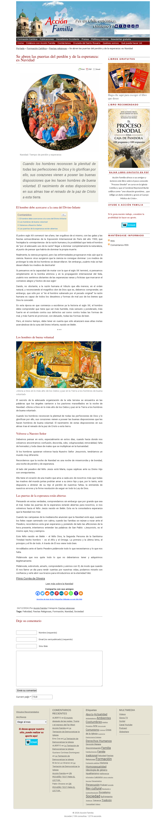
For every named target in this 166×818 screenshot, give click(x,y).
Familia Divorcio (91, 752)
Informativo (90, 777)
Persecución (93, 784)
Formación (58, 611)
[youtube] (137, 26)
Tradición (107, 800)
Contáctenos (64, 43)
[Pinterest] (57, 593)
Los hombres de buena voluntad (33, 222)
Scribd (122, 721)
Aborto (90, 714)
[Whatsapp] (71, 593)
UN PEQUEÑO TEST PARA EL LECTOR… (63, 777)
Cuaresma (101, 734)
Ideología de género (96, 770)
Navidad (69, 611)
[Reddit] (47, 593)
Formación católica (92, 763)
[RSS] (128, 26)
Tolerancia (97, 800)
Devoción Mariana (93, 744)
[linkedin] (124, 26)
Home (20, 43)
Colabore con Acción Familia (40, 43)
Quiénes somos (111, 43)
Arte (95, 726)
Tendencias (89, 800)
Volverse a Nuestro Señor (30, 225)
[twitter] (132, 26)
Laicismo (98, 777)
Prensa (85, 39)
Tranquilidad (90, 804)
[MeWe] (61, 593)
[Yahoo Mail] (76, 593)
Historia (104, 763)
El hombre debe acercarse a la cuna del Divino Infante (42, 219)
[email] (116, 26)
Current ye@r (23, 696)
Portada (20, 48)
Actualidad (100, 714)
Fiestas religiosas (58, 48)
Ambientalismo (91, 718)
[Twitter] (42, 593)
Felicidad (27, 611)
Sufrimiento (107, 796)
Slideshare (124, 731)
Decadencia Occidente (67, 39)
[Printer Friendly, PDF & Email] (89, 69)
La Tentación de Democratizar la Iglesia (66, 731)
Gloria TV (123, 718)
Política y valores (99, 39)
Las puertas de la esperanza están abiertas (38, 229)
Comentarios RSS (119, 245)
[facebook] (120, 26)
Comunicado (102, 726)
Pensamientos (97, 781)
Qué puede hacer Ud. (131, 43)
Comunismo (92, 729)
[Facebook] (38, 593)
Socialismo (104, 792)
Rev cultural (94, 788)
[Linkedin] (52, 593)
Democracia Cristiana (93, 737)
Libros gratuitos (108, 777)
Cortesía (102, 730)
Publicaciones (47, 39)
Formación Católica (27, 39)
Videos (97, 804)
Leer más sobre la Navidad (59, 583)
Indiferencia (104, 774)
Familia (106, 748)
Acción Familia (40, 608)
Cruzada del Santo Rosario (86, 43)
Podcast (104, 785)
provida (110, 785)
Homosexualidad (96, 766)
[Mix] (66, 593)
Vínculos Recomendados (27, 712)
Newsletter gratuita (121, 39)
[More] (81, 593)
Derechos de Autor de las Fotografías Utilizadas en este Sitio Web (59, 599)
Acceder (68, 816)
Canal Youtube (125, 724)
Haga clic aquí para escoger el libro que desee (127, 96)
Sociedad (79, 611)
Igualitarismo (92, 773)
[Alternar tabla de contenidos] (63, 214)
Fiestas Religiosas (42, 611)
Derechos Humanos (99, 741)
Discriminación (93, 748)
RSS (112, 241)
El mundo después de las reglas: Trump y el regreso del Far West (65, 721)
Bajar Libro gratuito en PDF (129, 172)
